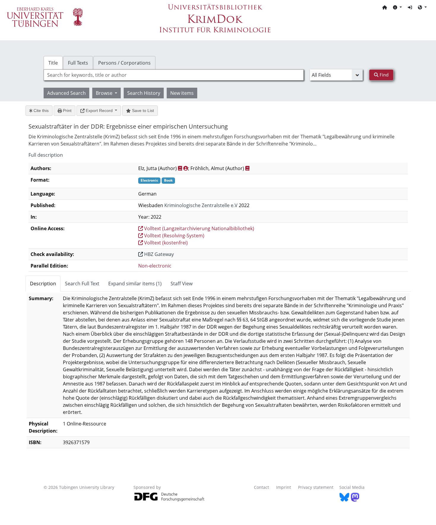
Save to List (142, 110)
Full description (45, 155)
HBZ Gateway (158, 254)
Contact (261, 487)
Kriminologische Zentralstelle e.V (201, 205)
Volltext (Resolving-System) (173, 235)
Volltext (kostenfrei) (165, 242)
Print (66, 110)
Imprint (283, 487)
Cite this (40, 110)
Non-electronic (154, 265)
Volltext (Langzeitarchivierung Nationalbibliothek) (198, 228)
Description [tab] (43, 283)
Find (383, 75)
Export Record (99, 110)
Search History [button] (143, 93)
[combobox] (174, 75)
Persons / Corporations (124, 63)
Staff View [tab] (181, 283)
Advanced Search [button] (66, 93)
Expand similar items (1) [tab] (135, 283)
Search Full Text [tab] (82, 283)
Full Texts (78, 63)
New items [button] (182, 93)
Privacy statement (315, 487)
